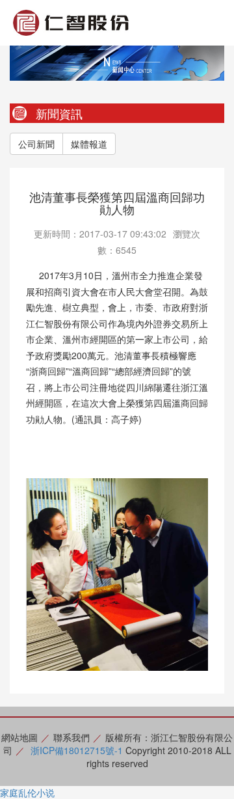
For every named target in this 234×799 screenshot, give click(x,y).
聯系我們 (71, 737)
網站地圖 (19, 737)
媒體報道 (89, 143)
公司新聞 (36, 143)
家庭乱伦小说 (27, 792)
